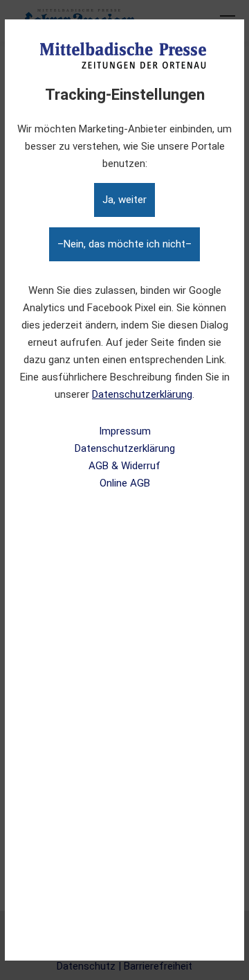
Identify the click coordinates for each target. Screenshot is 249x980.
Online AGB (125, 483)
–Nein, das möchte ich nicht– (124, 244)
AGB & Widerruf (124, 466)
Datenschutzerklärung (142, 394)
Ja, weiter (124, 199)
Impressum (125, 431)
